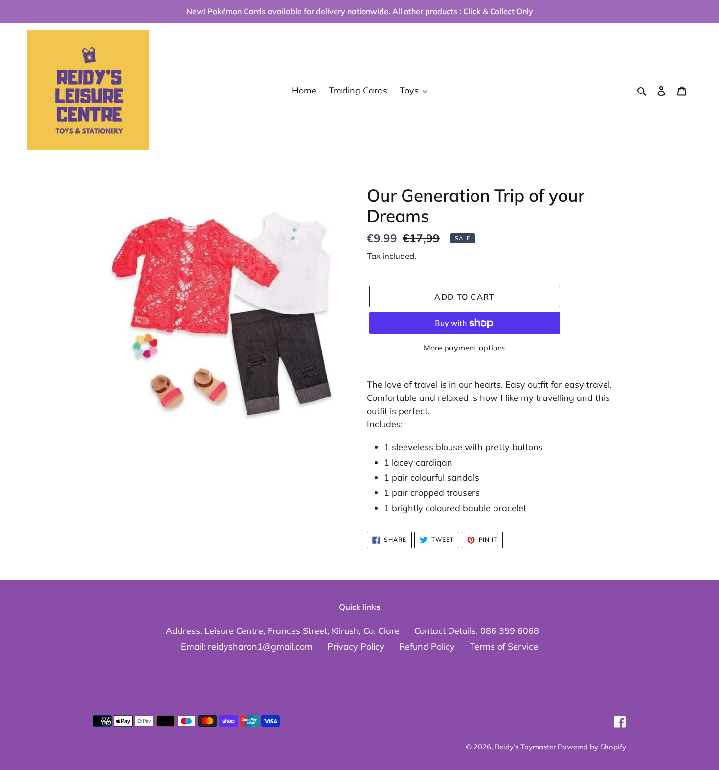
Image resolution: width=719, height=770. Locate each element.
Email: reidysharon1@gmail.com (247, 646)
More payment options (465, 347)
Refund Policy (427, 646)
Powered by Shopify (592, 746)
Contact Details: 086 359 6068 (476, 630)
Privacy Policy (355, 646)
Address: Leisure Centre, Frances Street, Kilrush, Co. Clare (283, 630)
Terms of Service (504, 646)
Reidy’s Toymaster (526, 746)
